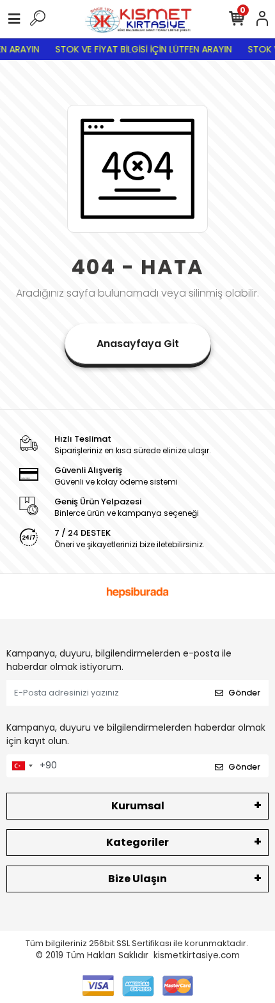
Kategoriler (137, 842)
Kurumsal (137, 805)
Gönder (244, 693)
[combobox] (21, 766)
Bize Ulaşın (137, 878)
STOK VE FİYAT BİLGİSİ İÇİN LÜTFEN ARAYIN (141, 49)
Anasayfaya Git (138, 343)
